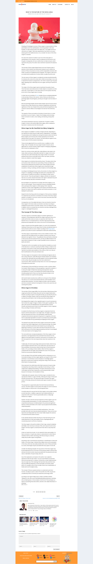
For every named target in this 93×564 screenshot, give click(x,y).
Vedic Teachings (46, 13)
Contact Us (67, 4)
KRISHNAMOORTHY (69, 553)
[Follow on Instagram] (50, 555)
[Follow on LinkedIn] (51, 557)
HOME (50, 4)
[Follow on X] (44, 557)
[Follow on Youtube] (37, 555)
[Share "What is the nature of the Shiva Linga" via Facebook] (37, 492)
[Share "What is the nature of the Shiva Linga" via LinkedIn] (45, 492)
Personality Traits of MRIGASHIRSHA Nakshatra (32, 1)
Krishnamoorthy (33, 13)
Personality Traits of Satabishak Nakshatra (24, 524)
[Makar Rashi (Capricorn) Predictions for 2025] (44, 519)
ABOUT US (54, 4)
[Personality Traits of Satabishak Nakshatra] (24, 519)
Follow (40, 555)
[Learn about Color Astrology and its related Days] (54, 519)
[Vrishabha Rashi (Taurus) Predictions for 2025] (34, 519)
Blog (42, 13)
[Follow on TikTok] (44, 555)
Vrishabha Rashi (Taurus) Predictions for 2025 (34, 524)
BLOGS (72, 4)
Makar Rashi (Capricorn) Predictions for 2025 (44, 524)
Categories (60, 4)
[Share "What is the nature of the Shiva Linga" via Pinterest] (43, 492)
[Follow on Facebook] (38, 557)
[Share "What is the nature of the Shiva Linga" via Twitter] (39, 492)
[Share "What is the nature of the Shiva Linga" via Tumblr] (41, 492)
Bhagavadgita (51, 228)
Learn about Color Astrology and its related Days (53, 524)
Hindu (37, 95)
